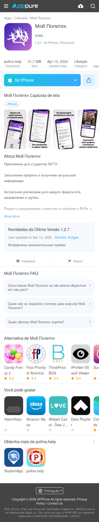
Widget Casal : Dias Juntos (58, 422)
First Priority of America (36, 370)
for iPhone (24, 80)
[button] (6, 6)
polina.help (35, 470)
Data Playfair (80, 422)
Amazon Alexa (36, 422)
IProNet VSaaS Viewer (80, 370)
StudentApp (13, 470)
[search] (93, 6)
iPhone (12, 104)
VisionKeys (13, 419)
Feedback (28, 261)
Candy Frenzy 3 (13, 370)
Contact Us (55, 503)
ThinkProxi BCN (57, 370)
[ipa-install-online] (81, 6)
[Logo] (25, 6)
